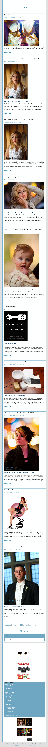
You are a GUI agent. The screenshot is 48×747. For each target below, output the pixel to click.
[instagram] (24, 631)
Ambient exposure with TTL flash (14, 547)
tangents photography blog (23, 7)
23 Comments (20, 122)
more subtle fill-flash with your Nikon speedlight (19, 119)
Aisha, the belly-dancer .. (11, 14)
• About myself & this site (9, 684)
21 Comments (21, 364)
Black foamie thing (9, 688)
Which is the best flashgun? (10, 704)
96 (21, 625)
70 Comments (21, 549)
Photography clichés (10, 306)
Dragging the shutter (9, 696)
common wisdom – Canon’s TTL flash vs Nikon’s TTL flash (21, 59)
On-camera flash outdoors (10, 699)
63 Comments (20, 61)
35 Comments (20, 232)
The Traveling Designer (38, 743)
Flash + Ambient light (9, 695)
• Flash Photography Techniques (10, 692)
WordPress (32, 745)
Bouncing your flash (9, 697)
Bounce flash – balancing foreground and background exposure (23, 229)
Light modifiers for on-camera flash (15, 361)
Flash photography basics (10, 708)
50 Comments (20, 309)
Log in (35, 745)
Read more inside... (7, 52)
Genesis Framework (25, 745)
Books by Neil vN (8, 685)
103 (30, 625)
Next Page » (34, 625)
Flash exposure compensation (10, 701)
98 (26, 625)
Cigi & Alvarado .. (9, 489)
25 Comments (21, 415)
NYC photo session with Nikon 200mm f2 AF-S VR (19, 412)
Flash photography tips (9, 711)
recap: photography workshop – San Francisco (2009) (20, 177)
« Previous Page (8, 625)
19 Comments (21, 492)
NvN (19, 745)
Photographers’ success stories (11, 689)
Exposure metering (9, 700)
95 (18, 625)
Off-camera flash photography (10, 707)
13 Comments (20, 17)
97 (23, 625)
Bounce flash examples (9, 703)
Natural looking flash (9, 693)
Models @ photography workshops (11, 715)
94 (15, 625)
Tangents (23, 3)
